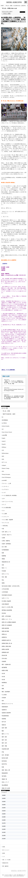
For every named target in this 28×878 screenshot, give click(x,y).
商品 (3, 580)
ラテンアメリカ (5, 522)
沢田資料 (4, 697)
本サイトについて (5, 850)
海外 (3, 700)
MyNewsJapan (5, 453)
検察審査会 (4, 682)
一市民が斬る (5, 525)
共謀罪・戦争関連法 (6, 543)
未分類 (3, 673)
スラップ (4, 504)
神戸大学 (4, 721)
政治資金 (4, 613)
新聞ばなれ (4, 634)
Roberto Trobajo (5, 468)
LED (3, 450)
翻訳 (3, 730)
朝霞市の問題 (5, 670)
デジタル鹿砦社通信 (6, 507)
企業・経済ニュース (6, 531)
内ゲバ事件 (4, 546)
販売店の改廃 (5, 758)
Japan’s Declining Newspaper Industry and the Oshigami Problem (13, 390)
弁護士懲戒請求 (5, 604)
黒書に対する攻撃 (6, 788)
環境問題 (4, 718)
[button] (25, 2)
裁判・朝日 (4, 736)
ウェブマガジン (5, 489)
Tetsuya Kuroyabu (6, 474)
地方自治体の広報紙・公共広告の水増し (11, 586)
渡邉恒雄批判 (5, 706)
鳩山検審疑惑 (5, 785)
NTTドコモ (4, 462)
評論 (3, 751)
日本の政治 (4, 658)
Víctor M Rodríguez (6, 477)
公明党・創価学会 (6, 540)
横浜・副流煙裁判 (6, 691)
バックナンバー (5, 516)
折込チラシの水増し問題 (7, 607)
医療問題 (4, 555)
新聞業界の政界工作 (6, 640)
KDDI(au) (4, 447)
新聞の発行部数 (5, 631)
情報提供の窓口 (5, 862)
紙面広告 (4, 724)
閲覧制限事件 (5, 773)
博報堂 (3, 558)
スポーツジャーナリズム (7, 501)
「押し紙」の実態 (6, 13)
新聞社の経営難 (5, 649)
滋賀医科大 (4, 709)
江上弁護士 (4, 694)
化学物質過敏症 (5, 549)
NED (3, 456)
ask (2, 429)
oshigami (4, 465)
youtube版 (4, 480)
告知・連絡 (4, 576)
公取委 (3, 537)
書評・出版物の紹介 (6, 664)
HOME (3, 846)
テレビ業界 (4, 513)
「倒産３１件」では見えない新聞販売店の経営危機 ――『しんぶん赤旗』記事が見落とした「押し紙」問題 (13, 382)
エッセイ (4, 492)
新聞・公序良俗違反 (6, 616)
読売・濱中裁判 (5, 755)
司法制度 (4, 570)
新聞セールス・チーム (7, 619)
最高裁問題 (4, 667)
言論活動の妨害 (5, 748)
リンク (3, 856)
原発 (3, 564)
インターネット (5, 486)
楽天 (3, 685)
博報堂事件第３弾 (6, 561)
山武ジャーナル (5, 598)
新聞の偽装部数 (5, 628)
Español (4, 444)
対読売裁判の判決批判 (7, 595)
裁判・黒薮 (4, 745)
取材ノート (4, 567)
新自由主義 (4, 655)
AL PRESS (4, 423)
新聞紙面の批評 (5, 652)
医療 (3, 552)
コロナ (3, 498)
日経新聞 (4, 661)
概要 (3, 688)
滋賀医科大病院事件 (6, 712)
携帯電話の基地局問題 (7, 610)
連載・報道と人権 (6, 770)
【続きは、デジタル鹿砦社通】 (8, 369)
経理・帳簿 (4, 727)
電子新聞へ (4, 776)
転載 (3, 767)
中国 (3, 528)
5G (2, 417)
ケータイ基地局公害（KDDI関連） (9, 495)
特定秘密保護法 (5, 715)
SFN (3, 471)
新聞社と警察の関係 (6, 646)
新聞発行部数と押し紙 (7, 643)
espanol (3, 441)
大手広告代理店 (5, 589)
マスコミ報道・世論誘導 (7, 519)
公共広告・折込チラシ (7, 534)
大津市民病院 (5, 592)
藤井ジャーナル (5, 733)
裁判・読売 (4, 742)
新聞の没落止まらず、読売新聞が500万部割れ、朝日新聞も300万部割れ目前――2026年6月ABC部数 (14, 397)
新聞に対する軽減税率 (7, 625)
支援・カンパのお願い (6, 859)
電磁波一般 (4, 779)
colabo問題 (4, 435)
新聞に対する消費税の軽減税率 (9, 622)
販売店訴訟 (4, 761)
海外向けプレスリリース (7, 703)
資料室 (3, 853)
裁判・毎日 (4, 739)
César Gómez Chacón (7, 432)
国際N (3, 583)
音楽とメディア (5, 782)
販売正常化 (4, 764)
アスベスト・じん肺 (6, 483)
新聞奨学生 (4, 637)
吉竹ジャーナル (5, 573)
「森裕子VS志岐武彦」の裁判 (8, 414)
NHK (3, 459)
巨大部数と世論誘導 (6, 601)
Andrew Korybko (5, 426)
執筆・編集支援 (5, 866)
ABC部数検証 (5, 420)
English (3, 438)
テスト (3, 510)
